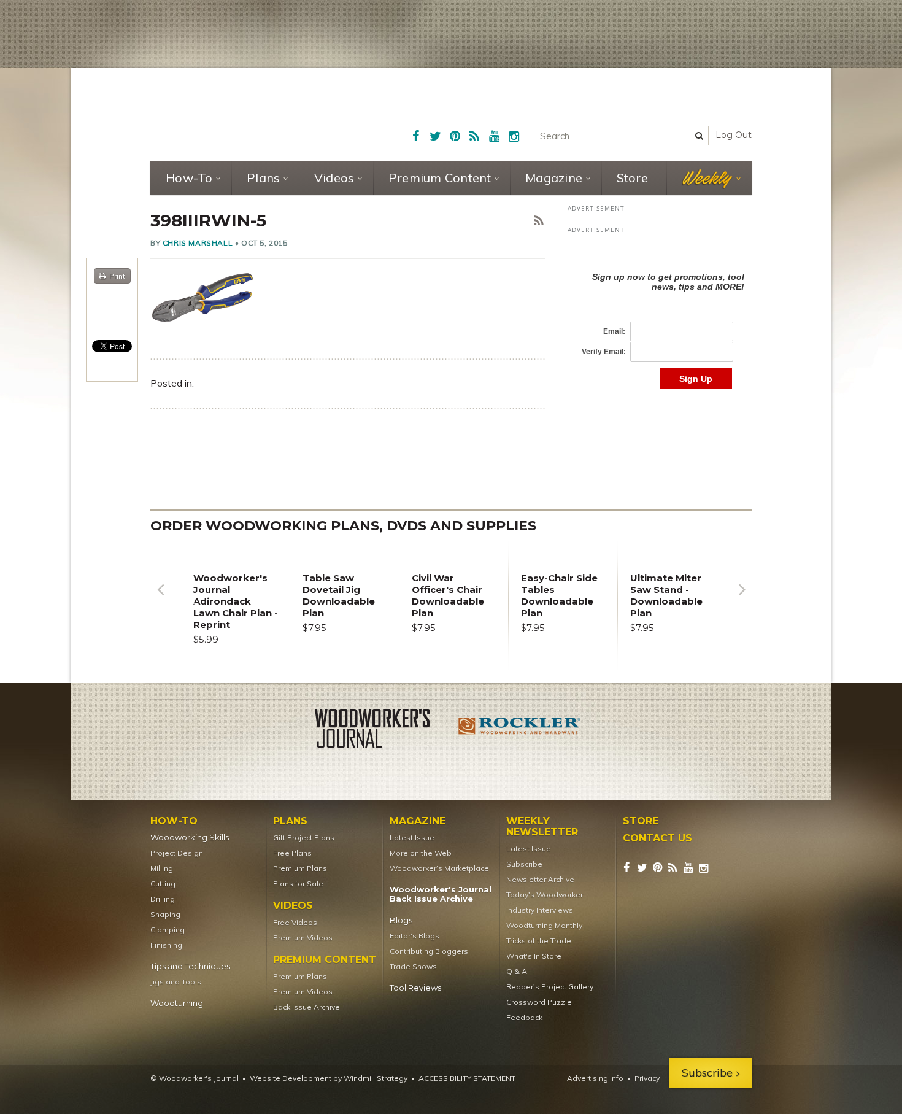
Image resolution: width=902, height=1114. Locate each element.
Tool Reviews (415, 987)
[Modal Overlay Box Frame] (660, 317)
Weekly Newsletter (542, 827)
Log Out (733, 135)
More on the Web (421, 852)
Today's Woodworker (544, 894)
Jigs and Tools (175, 981)
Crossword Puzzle (539, 1002)
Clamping (167, 929)
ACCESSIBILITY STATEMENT (466, 1078)
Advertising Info (595, 1078)
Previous (160, 598)
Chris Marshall (198, 242)
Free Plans (292, 852)
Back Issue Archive (306, 1006)
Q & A (516, 971)
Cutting (162, 883)
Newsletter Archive (540, 879)
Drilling (162, 898)
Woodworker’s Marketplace (439, 868)
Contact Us (657, 838)
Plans (263, 177)
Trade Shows (413, 966)
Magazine (553, 177)
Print (117, 275)
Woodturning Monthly (544, 925)
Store (632, 177)
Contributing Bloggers (429, 951)
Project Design (176, 852)
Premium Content (439, 177)
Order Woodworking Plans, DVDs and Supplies (343, 525)
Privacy (647, 1078)
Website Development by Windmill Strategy (328, 1078)
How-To (189, 177)
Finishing (166, 945)
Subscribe (524, 863)
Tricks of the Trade (538, 940)
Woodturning (176, 1003)
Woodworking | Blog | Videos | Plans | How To (244, 113)
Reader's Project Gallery (549, 986)
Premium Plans (300, 868)
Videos (334, 177)
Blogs (401, 920)
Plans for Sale (298, 883)
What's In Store (533, 956)
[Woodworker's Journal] (382, 730)
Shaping (165, 914)
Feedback (524, 1017)
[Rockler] (519, 730)
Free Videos (295, 922)
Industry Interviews (539, 910)
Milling (161, 868)
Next (742, 598)
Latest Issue (412, 837)
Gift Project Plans (303, 837)
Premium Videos (303, 937)
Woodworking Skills (189, 837)
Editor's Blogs (414, 935)
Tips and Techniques (190, 966)
